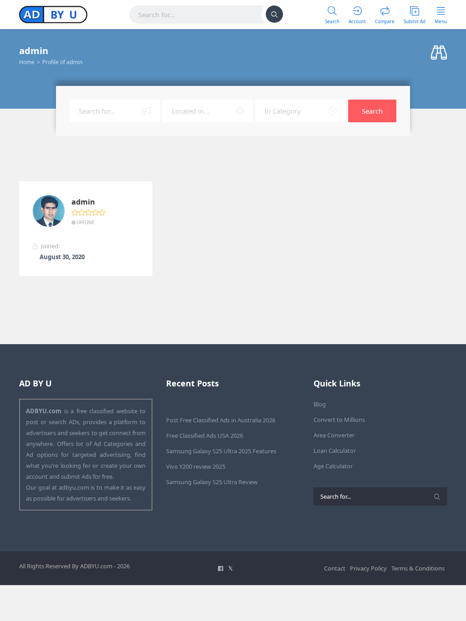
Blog (320, 404)
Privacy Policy (368, 568)
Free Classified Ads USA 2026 (204, 435)
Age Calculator (333, 466)
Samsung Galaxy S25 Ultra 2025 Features (221, 451)
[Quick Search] (439, 53)
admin (83, 202)
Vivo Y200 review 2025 (195, 466)
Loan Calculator (335, 450)
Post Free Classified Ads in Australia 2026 (220, 420)
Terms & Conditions (418, 568)
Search (372, 110)
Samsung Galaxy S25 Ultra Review (212, 482)
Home (27, 62)
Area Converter (334, 435)
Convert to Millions (339, 420)
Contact (334, 568)
